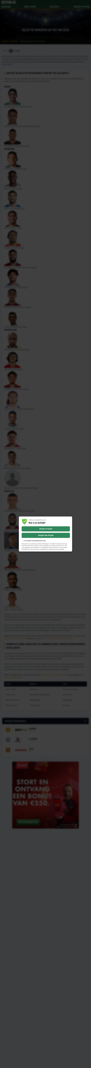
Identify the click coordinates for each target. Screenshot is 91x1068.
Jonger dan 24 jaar (46, 535)
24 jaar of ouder (45, 529)
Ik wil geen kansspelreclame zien (35, 541)
